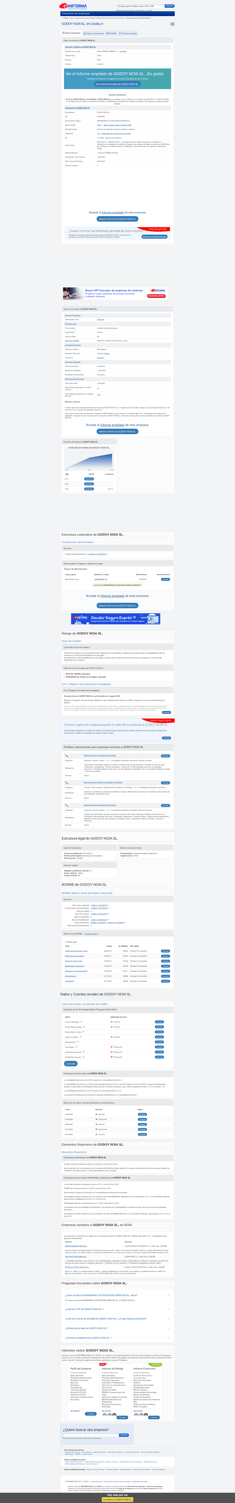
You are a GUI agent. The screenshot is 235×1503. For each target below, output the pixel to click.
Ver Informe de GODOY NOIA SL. (117, 1499)
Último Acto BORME (72, 341)
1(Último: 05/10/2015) (99, 908)
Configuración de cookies (140, 1481)
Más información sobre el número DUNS (117, 125)
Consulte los (117, 585)
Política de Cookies (125, 1481)
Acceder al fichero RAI (132, 1452)
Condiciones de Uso (97, 1481)
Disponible (100, 319)
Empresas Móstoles (126, 1469)
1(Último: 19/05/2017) (99, 905)
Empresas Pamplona (158, 1469)
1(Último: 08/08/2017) (99, 919)
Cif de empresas (86, 1452)
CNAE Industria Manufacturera (74, 1462)
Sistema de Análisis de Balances (150, 1452)
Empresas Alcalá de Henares (142, 1469)
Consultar (106, 353)
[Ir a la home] (73, 5)
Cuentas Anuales (87, 1454)
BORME (78, 1454)
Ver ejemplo (75, 1410)
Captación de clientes (99, 1452)
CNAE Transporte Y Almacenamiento (131, 1462)
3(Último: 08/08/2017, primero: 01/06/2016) (107, 922)
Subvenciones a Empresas (116, 1452)
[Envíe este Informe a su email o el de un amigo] (172, 24)
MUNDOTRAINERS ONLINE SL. (76, 1246)
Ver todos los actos (91, 934)
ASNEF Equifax (69, 1454)
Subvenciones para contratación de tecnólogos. (100, 755)
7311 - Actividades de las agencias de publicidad (114, 133)
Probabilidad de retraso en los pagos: (82, 677)
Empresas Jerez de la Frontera (95, 1469)
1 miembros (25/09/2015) (97, 554)
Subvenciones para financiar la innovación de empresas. (103, 782)
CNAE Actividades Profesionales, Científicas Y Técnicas (101, 1462)
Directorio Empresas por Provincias (112, 18)
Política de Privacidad (111, 1481)
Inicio (72, 18)
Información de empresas (72, 1452)
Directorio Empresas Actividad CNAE (87, 18)
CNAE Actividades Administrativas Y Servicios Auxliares (81, 1464)
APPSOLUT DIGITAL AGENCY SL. (77, 1267)
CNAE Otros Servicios (150, 1462)
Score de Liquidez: (74, 673)
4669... (99, 125)
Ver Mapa (123, 51)
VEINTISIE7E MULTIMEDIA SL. (76, 1257)
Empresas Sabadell (112, 1469)
